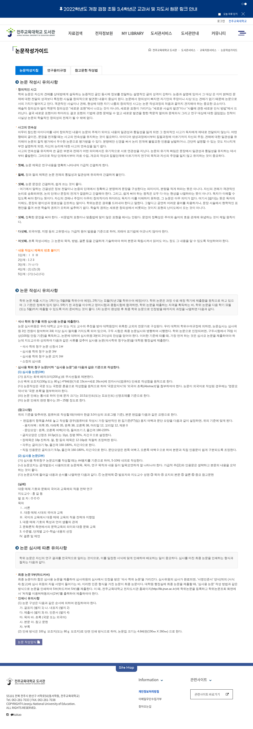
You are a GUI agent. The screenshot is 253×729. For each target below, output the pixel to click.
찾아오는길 (145, 706)
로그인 (221, 21)
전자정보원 (104, 33)
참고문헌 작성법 (86, 70)
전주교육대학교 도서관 (165, 50)
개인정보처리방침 (149, 691)
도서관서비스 (161, 33)
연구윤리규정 (56, 70)
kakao (17, 714)
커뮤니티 (218, 33)
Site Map (126, 667)
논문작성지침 (29, 70)
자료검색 (75, 33)
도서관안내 (190, 33)
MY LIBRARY (133, 33)
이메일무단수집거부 (150, 699)
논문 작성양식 (27, 642)
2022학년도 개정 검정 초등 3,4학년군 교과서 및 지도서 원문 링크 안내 (130, 9)
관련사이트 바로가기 (207, 694)
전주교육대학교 (238, 21)
